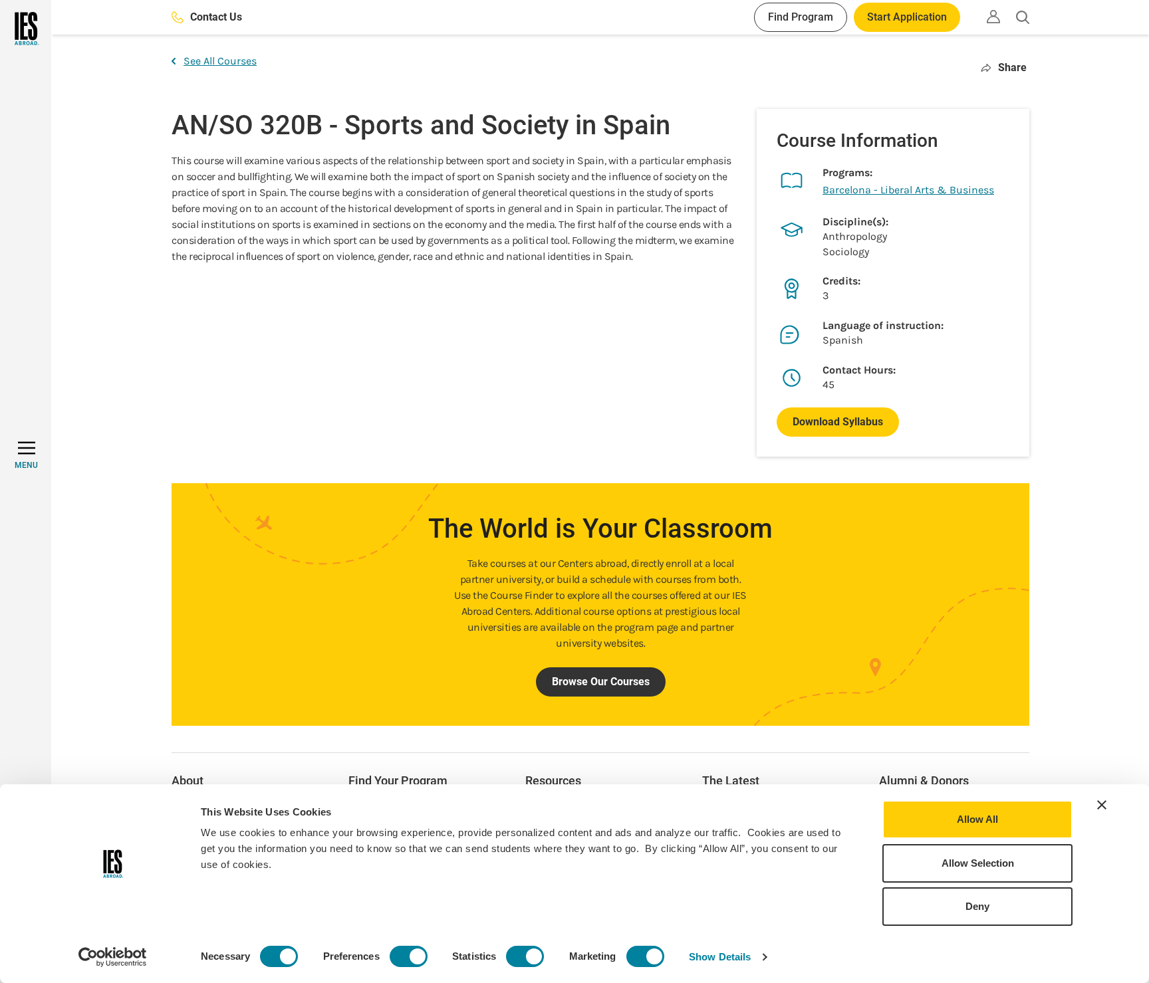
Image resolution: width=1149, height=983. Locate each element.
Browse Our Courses (601, 681)
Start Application (907, 17)
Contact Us (216, 17)
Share (1012, 67)
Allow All (977, 819)
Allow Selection (978, 863)
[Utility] (993, 16)
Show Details (720, 956)
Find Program (800, 17)
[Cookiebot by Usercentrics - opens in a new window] (113, 957)
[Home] (26, 28)
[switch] (409, 956)
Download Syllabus (838, 421)
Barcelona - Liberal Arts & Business (908, 189)
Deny (977, 906)
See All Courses (220, 61)
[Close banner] (1101, 805)
